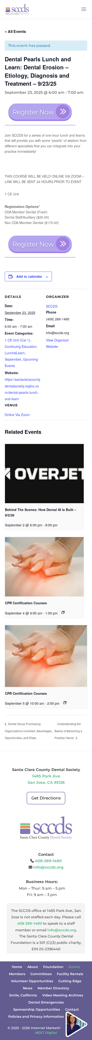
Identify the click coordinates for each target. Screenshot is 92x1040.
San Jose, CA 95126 (46, 782)
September (13, 359)
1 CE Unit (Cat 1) (17, 340)
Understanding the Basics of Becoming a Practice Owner (68, 731)
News (27, 988)
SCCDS (51, 306)
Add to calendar (29, 276)
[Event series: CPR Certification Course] (63, 612)
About (32, 967)
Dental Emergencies (46, 1002)
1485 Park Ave (46, 776)
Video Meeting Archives (62, 995)
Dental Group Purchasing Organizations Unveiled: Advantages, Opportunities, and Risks (28, 731)
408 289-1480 (29, 923)
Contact (72, 1010)
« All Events (15, 31)
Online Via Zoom (17, 414)
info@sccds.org (48, 867)
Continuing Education (21, 346)
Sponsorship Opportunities (36, 1010)
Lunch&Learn (15, 352)
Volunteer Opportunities (32, 981)
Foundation (53, 967)
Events (74, 967)
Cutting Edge (69, 981)
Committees (41, 974)
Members (17, 974)
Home (17, 967)
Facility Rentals (70, 974)
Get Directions (46, 798)
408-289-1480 (48, 861)
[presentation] (44, 473)
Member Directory (53, 988)
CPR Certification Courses (26, 603)
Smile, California (23, 995)
